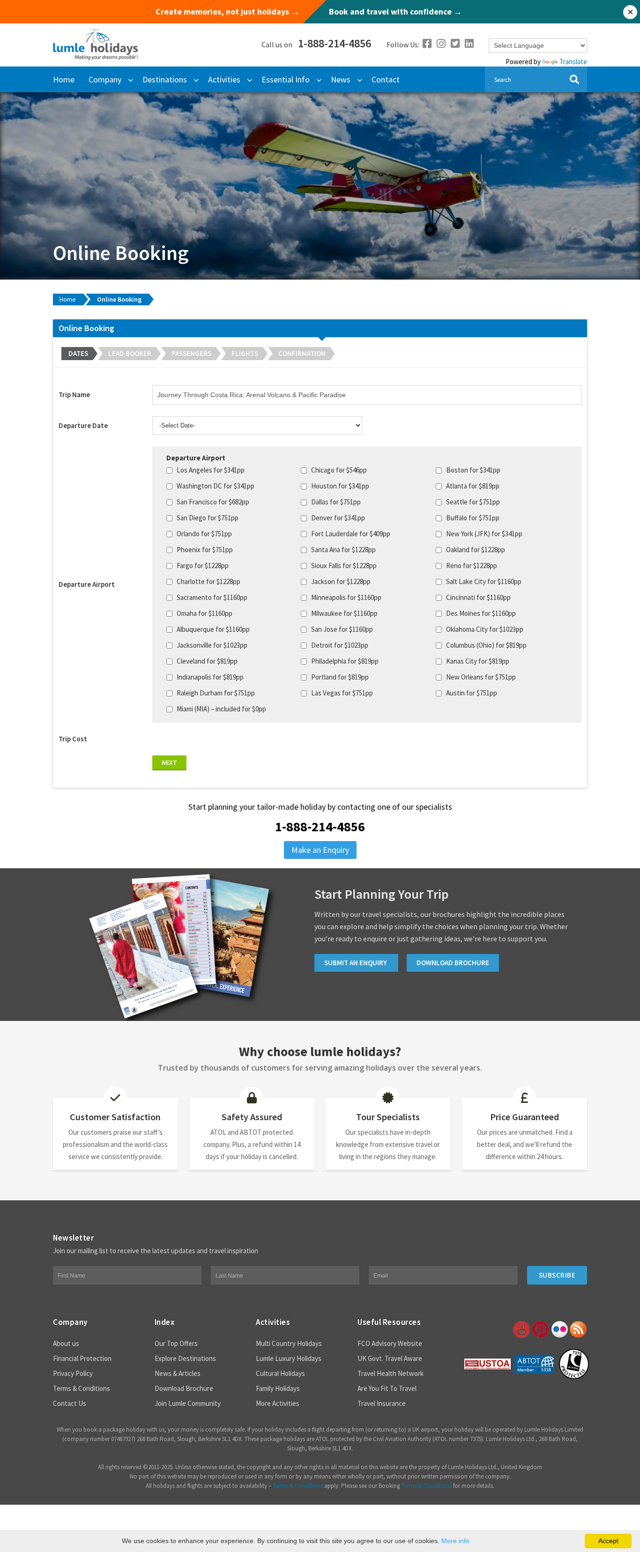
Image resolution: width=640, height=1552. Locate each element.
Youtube (520, 1329)
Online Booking (119, 299)
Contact (386, 79)
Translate (573, 61)
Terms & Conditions (81, 1388)
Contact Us (69, 1403)
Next (169, 762)
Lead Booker (129, 353)
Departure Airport (87, 584)
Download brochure (453, 962)
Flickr (559, 1329)
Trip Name (74, 394)
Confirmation (302, 353)
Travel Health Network (390, 1373)
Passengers (191, 353)
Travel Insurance (381, 1403)
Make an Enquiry (320, 849)
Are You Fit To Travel (387, 1388)
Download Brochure (184, 1388)
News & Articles (178, 1373)
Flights (244, 353)
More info (455, 1541)
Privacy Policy (73, 1373)
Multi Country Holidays (289, 1343)
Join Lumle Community (188, 1403)
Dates (78, 353)
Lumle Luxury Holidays (288, 1358)
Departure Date (83, 425)
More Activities (277, 1403)
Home (63, 79)
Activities (224, 79)
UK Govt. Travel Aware (389, 1358)
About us (66, 1343)
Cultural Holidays (280, 1373)
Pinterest (540, 1329)
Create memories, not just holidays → (227, 11)
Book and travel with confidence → (395, 11)
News (340, 79)
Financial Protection (82, 1358)
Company (105, 79)
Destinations (164, 79)
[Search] (574, 79)
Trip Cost (73, 738)
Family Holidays (278, 1388)
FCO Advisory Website (389, 1343)
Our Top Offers (176, 1343)
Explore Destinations (185, 1358)
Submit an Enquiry (356, 962)
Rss (578, 1329)
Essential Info (285, 79)
